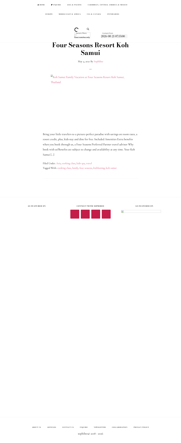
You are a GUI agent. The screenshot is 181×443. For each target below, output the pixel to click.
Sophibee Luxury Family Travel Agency (17, 4)
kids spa (81, 163)
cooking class (68, 163)
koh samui (111, 168)
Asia (58, 163)
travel (89, 163)
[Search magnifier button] (87, 30)
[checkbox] (87, 36)
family (75, 168)
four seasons (86, 168)
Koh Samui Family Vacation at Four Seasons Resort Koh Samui (90, 45)
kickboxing (99, 168)
